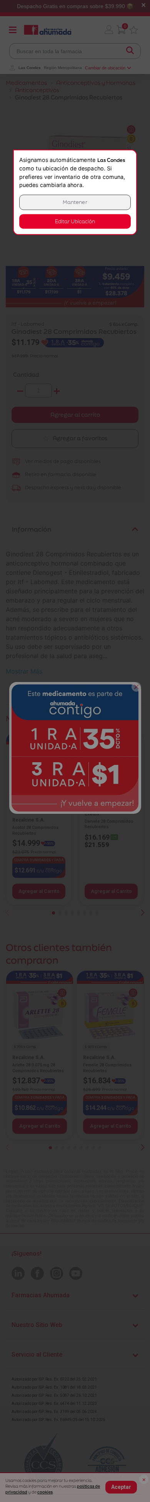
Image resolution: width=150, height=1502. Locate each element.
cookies (45, 1492)
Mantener (75, 202)
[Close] (136, 687)
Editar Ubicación (75, 221)
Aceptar (121, 1487)
